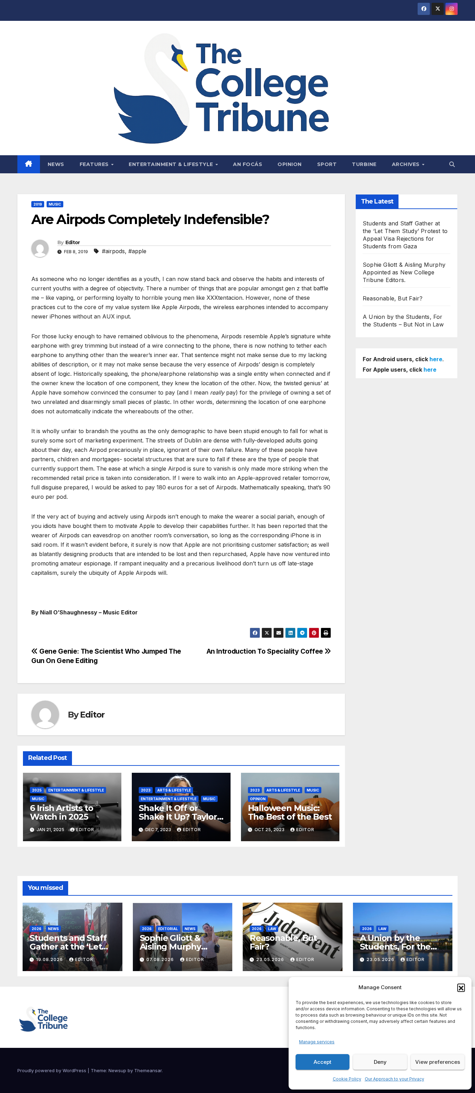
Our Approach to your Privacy (394, 1079)
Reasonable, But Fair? (392, 298)
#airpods (113, 251)
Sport (327, 164)
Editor (72, 242)
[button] (461, 987)
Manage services (317, 1041)
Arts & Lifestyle (174, 790)
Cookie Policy (347, 1079)
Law (272, 929)
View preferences (437, 1062)
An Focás (247, 164)
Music (55, 204)
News (56, 164)
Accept (322, 1062)
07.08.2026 (160, 959)
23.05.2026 (270, 959)
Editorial (168, 929)
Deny (380, 1062)
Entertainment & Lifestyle (172, 164)
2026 (36, 929)
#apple (137, 251)
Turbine (364, 164)
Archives (406, 164)
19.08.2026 (50, 959)
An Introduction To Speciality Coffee (266, 651)
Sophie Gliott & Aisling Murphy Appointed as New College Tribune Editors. (404, 272)
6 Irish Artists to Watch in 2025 (61, 812)
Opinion (289, 164)
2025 (37, 790)
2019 (37, 204)
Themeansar (148, 1070)
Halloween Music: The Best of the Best (290, 812)
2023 (146, 790)
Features (95, 164)
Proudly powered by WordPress (52, 1070)
